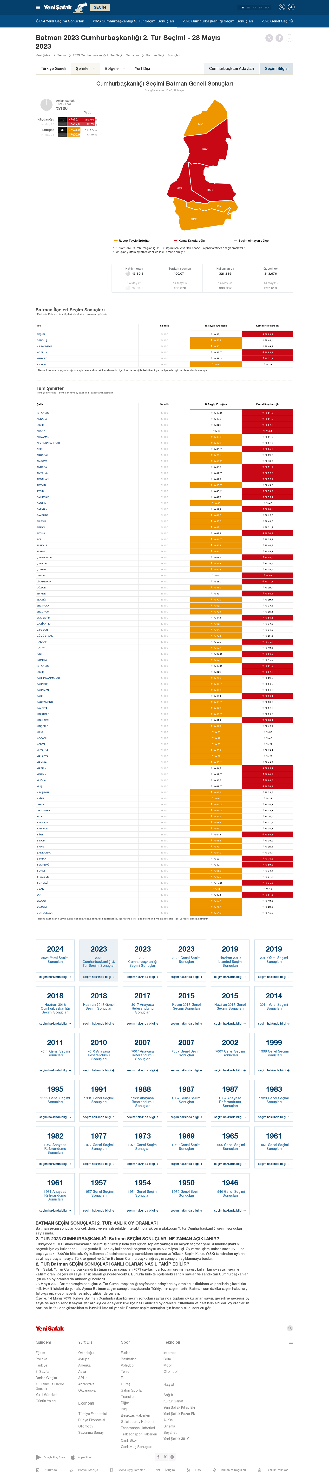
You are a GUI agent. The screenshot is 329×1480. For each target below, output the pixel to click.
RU (267, 7)
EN (248, 7)
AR (254, 7)
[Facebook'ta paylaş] (281, 38)
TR (242, 7)
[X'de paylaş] (270, 38)
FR (260, 7)
